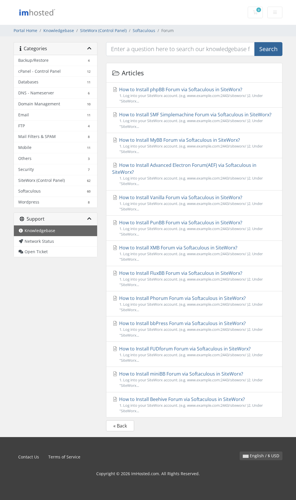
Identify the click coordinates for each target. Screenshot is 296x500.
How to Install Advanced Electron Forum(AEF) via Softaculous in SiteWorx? (187, 174)
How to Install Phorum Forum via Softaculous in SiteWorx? (190, 303)
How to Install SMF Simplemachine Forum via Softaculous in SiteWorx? (194, 120)
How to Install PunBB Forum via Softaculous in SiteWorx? (190, 228)
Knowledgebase (58, 30)
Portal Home (25, 30)
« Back (120, 426)
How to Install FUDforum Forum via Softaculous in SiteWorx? (190, 354)
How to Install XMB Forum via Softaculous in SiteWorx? (190, 253)
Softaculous (144, 30)
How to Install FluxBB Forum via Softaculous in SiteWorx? (190, 278)
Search (268, 49)
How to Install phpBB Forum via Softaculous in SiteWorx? (190, 95)
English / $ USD (264, 455)
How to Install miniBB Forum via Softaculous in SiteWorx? (190, 379)
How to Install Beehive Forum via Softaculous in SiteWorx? (190, 404)
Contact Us (28, 457)
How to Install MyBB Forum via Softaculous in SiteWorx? (190, 145)
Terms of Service (64, 457)
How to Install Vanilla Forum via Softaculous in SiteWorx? (190, 203)
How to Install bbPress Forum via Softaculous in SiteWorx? (190, 328)
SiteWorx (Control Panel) (103, 30)
